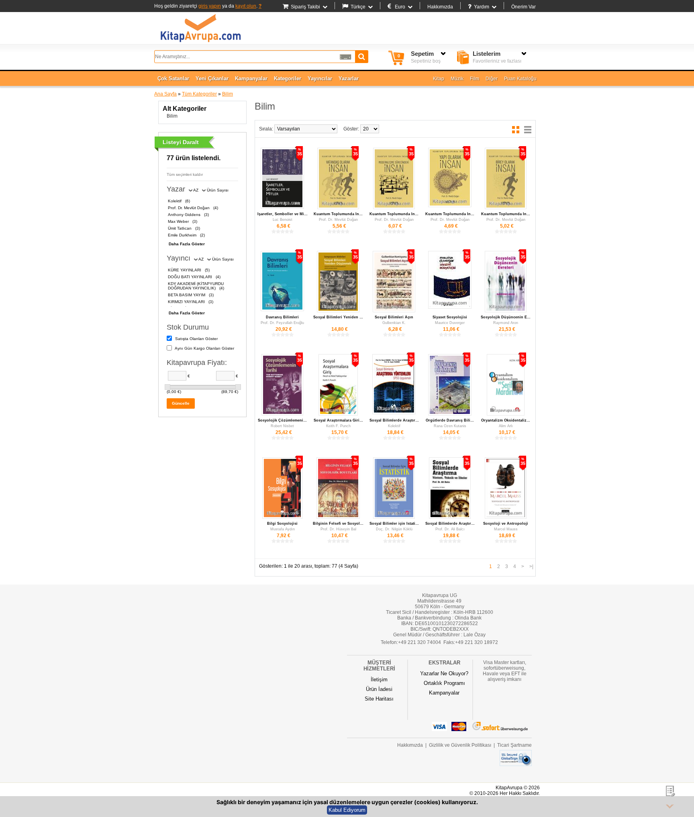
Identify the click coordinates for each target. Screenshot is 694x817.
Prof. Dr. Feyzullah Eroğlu (282, 323)
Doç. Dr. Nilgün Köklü (394, 529)
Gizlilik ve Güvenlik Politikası (460, 745)
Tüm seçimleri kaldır (185, 174)
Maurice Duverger (450, 323)
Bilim (227, 94)
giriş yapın (209, 6)
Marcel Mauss (506, 529)
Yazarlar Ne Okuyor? (444, 673)
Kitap (438, 78)
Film (474, 78)
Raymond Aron (505, 323)
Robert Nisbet (282, 426)
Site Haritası (379, 699)
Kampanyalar (444, 693)
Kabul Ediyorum (347, 810)
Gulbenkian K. (394, 323)
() (179, 201)
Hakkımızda (440, 7)
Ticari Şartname (514, 745)
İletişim (379, 679)
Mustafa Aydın (282, 529)
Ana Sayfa (165, 94)
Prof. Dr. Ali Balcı (450, 529)
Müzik (457, 78)
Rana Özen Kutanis (450, 426)
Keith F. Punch (338, 426)
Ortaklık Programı (444, 683)
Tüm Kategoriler (199, 94)
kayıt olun (245, 6)
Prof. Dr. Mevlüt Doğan (338, 220)
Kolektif (394, 426)
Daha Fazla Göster (187, 244)
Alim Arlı (506, 426)
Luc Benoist (282, 220)
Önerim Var (523, 7)
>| (531, 566)
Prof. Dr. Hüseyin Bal (338, 529)
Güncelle (181, 403)
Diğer (492, 78)
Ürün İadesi (379, 689)
